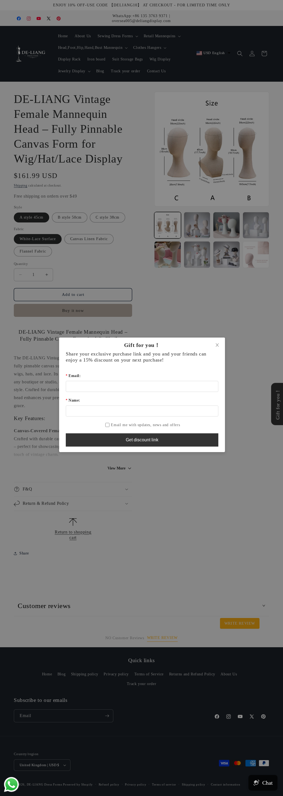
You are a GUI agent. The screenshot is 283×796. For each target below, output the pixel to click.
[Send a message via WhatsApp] (11, 784)
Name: (74, 400)
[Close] (217, 345)
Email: (75, 376)
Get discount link (142, 439)
